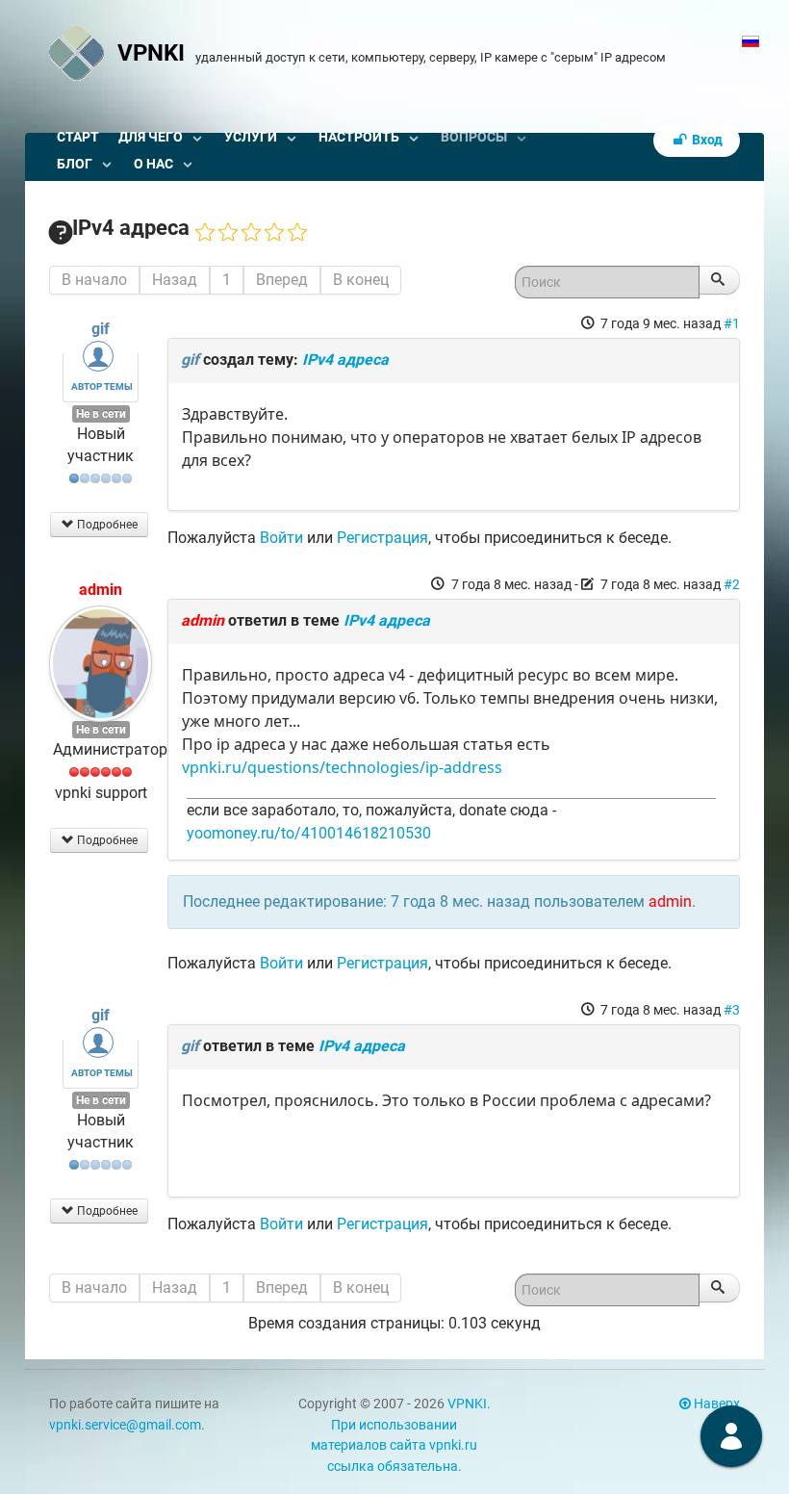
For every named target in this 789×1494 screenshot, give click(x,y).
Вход (706, 140)
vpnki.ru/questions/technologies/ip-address (342, 767)
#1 (732, 323)
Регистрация (382, 537)
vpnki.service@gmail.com (125, 1425)
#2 (732, 584)
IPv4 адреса (345, 359)
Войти (281, 537)
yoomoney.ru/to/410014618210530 (309, 833)
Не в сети (101, 414)
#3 (732, 1009)
